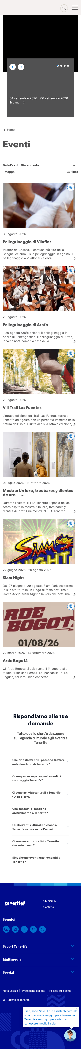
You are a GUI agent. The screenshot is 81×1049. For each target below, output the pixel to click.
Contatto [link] (48, 906)
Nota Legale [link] (10, 990)
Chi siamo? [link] (49, 900)
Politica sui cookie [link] (60, 990)
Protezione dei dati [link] (33, 990)
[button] (12, 67)
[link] (39, 221)
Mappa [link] (9, 172)
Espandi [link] (15, 102)
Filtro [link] (74, 172)
